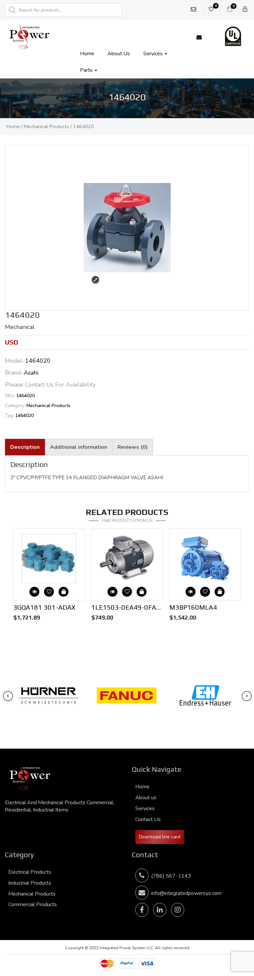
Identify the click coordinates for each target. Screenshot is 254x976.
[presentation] (8, 696)
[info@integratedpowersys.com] (199, 37)
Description (25, 447)
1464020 (24, 415)
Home (87, 53)
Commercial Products (32, 904)
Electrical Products (29, 872)
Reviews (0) (132, 447)
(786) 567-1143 (169, 876)
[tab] (25, 447)
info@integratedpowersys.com (186, 893)
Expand (95, 280)
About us (118, 53)
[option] (49, 576)
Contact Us (148, 819)
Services (153, 53)
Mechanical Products (46, 126)
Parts (87, 70)
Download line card (159, 837)
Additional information (78, 447)
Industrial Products (29, 883)
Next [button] (130, 531)
